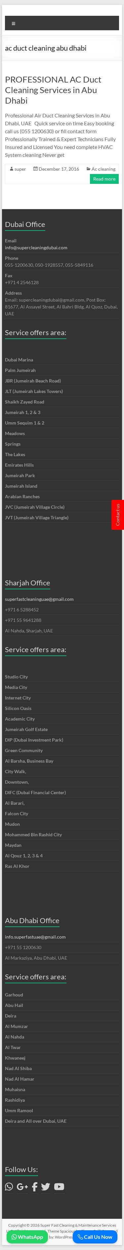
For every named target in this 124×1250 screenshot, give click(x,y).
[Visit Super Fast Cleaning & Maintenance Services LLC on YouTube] (59, 1188)
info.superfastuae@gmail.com (35, 937)
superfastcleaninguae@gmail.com (39, 599)
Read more (104, 179)
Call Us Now (97, 1237)
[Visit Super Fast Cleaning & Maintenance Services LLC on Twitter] (45, 1188)
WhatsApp (30, 1237)
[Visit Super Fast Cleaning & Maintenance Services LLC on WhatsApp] (9, 1188)
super (20, 169)
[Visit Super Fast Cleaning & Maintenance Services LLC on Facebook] (35, 1188)
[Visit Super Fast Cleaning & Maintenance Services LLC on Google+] (22, 1188)
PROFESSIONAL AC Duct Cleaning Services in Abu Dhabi (53, 90)
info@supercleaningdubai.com (36, 247)
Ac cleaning (103, 169)
